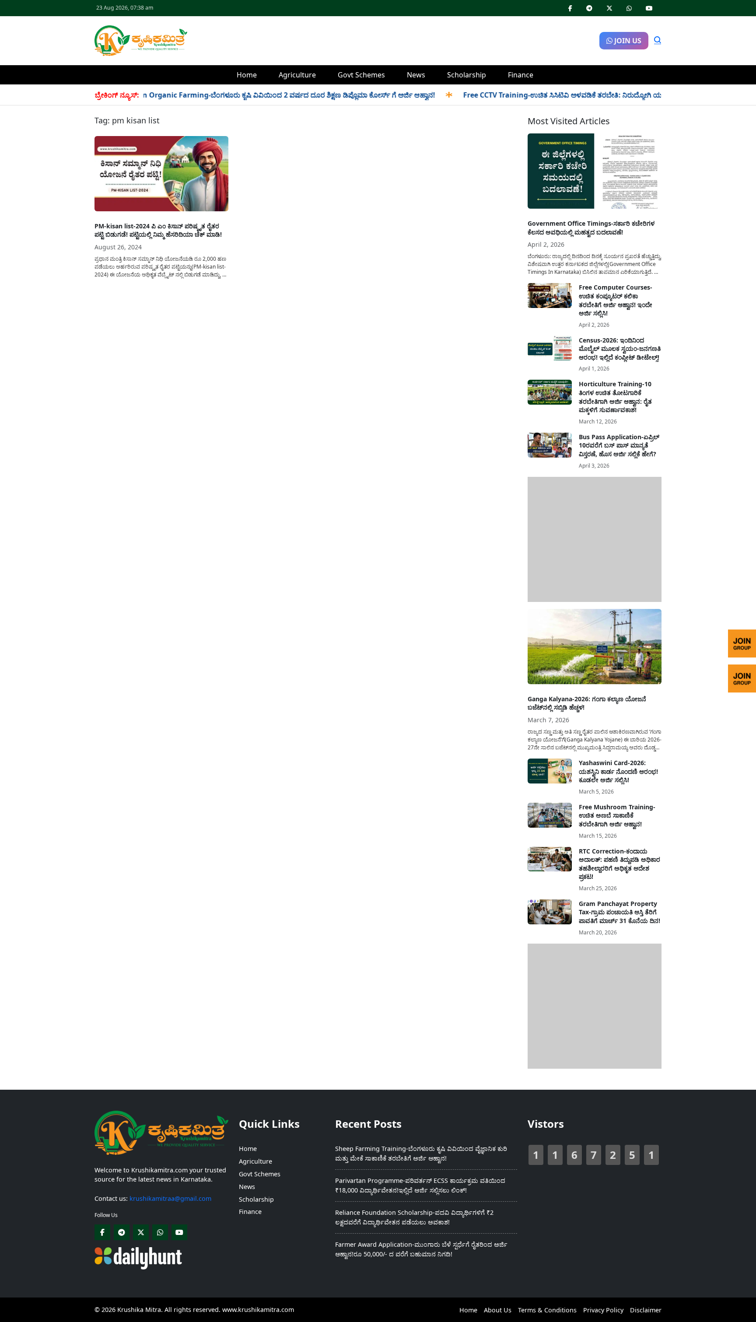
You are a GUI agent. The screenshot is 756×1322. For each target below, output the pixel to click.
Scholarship (466, 75)
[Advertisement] (393, 39)
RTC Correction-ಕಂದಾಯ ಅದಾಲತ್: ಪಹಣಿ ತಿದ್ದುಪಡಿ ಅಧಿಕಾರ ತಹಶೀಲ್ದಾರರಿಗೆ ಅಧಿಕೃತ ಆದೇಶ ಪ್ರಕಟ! (619, 864)
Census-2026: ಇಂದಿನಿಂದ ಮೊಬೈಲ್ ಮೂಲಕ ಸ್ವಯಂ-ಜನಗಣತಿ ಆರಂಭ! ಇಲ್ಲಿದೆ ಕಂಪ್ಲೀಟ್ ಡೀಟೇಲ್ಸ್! (620, 348)
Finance (520, 75)
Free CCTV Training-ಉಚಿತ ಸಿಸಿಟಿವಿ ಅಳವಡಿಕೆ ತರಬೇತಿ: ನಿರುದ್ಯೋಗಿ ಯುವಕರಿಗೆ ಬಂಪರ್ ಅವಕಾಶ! (569, 95)
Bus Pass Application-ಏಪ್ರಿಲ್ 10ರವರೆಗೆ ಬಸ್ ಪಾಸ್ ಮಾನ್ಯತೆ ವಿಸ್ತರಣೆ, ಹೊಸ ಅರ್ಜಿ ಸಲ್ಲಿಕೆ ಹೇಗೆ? (619, 445)
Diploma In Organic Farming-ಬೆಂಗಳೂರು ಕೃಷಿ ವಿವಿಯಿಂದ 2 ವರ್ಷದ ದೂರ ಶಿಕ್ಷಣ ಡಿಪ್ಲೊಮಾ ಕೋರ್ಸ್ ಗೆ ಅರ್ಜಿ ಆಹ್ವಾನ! (244, 95)
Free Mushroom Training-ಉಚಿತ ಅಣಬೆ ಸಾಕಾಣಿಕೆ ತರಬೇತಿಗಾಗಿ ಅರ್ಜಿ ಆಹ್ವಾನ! (617, 815)
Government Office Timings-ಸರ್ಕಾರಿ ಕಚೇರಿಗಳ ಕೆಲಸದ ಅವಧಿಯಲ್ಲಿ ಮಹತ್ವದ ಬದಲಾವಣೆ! (591, 227)
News (416, 75)
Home (247, 75)
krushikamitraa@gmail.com (170, 1198)
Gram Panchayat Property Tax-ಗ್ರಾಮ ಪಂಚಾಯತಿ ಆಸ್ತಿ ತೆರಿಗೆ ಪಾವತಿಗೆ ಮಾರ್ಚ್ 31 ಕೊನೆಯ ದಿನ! (619, 912)
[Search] (658, 40)
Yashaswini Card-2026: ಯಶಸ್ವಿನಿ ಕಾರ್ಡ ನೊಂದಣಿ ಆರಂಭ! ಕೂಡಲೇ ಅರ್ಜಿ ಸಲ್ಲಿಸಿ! (618, 771)
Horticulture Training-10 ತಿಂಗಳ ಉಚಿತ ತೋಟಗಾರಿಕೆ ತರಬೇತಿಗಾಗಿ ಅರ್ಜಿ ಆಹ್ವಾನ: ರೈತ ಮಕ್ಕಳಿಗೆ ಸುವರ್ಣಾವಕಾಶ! (615, 397)
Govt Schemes (361, 75)
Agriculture (297, 75)
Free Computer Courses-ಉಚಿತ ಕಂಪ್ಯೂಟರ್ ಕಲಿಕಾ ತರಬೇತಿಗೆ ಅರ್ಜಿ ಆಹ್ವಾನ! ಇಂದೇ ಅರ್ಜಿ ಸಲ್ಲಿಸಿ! (615, 300)
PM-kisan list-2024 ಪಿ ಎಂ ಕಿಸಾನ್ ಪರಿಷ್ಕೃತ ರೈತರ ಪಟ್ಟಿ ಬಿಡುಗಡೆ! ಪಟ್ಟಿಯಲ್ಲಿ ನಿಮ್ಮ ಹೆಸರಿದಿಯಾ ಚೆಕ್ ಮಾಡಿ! (158, 230)
